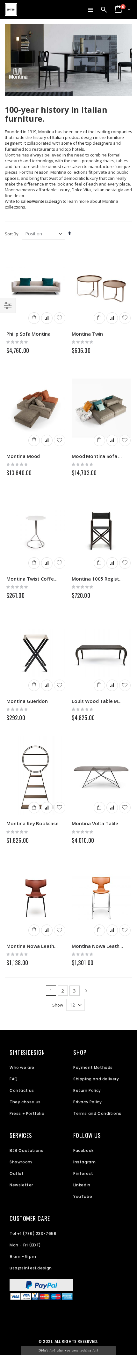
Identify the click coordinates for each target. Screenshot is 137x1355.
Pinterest (83, 1173)
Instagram (84, 1162)
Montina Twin (87, 334)
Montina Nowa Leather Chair (39, 946)
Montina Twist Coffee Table (38, 578)
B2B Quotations (26, 1150)
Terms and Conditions (97, 1113)
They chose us (25, 1102)
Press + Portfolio (27, 1113)
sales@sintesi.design (41, 201)
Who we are (22, 1067)
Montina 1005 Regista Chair (103, 578)
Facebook (83, 1150)
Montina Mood (23, 456)
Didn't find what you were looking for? (68, 1350)
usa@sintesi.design (31, 1268)
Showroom (21, 1162)
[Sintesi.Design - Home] (11, 9)
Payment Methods (93, 1067)
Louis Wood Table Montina (102, 701)
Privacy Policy (87, 1102)
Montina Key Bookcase (32, 823)
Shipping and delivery (96, 1079)
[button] (59, 318)
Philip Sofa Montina (28, 334)
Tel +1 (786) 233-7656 (33, 1233)
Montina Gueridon (27, 701)
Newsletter (21, 1185)
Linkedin (81, 1185)
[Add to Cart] (34, 318)
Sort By (11, 234)
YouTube (82, 1196)
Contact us (22, 1090)
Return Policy (87, 1090)
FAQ (14, 1079)
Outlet (17, 1173)
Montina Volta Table (95, 823)
